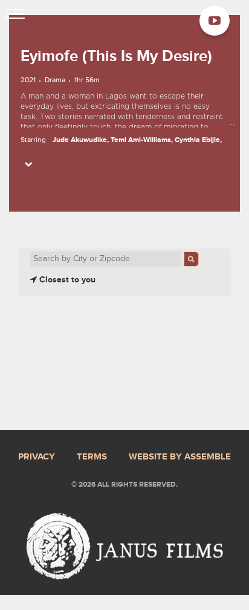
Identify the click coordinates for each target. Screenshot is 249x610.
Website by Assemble (180, 457)
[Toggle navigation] (15, 15)
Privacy (36, 457)
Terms (92, 457)
